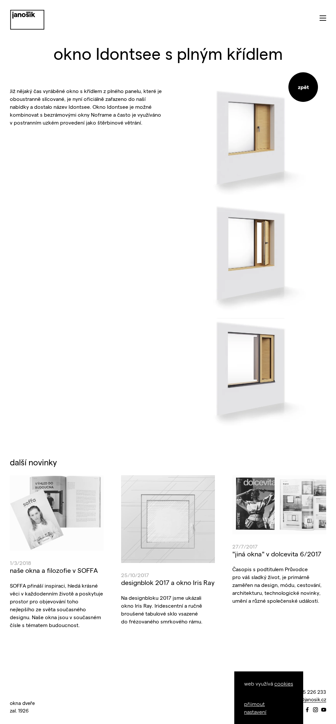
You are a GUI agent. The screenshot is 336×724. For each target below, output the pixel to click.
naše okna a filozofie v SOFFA (54, 570)
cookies (283, 683)
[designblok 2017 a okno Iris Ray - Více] (168, 519)
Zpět (303, 87)
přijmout (254, 704)
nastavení (255, 712)
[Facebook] (307, 710)
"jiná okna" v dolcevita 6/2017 (276, 554)
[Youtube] (323, 710)
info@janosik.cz (308, 699)
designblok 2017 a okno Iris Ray (168, 582)
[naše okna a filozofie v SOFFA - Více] (57, 513)
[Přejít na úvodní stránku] (27, 20)
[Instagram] (315, 710)
